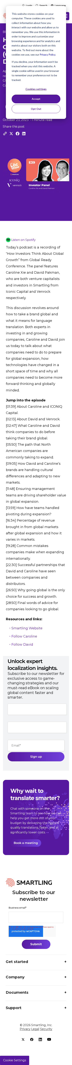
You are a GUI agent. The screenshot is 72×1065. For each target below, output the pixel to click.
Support (13, 1008)
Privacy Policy (47, 54)
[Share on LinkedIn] (24, 133)
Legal (35, 1029)
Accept (36, 98)
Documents (17, 992)
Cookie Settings (14, 1060)
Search (43, 5)
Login (29, 5)
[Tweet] (11, 133)
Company (15, 977)
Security (46, 1029)
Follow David (22, 644)
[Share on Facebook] (17, 133)
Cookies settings (36, 89)
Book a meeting (26, 843)
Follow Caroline (24, 636)
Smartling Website (26, 628)
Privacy (25, 1029)
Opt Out (36, 108)
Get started (17, 961)
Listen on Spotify (23, 240)
